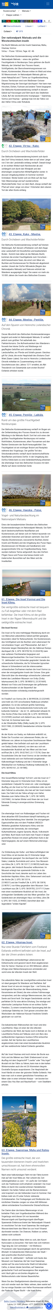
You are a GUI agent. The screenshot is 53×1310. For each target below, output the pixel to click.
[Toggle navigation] (47, 3)
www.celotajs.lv (36, 1307)
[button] (26, 11)
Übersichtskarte (13, 26)
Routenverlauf (9, 11)
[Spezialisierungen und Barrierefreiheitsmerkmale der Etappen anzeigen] (26, 21)
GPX (20, 31)
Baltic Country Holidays (14, 1301)
